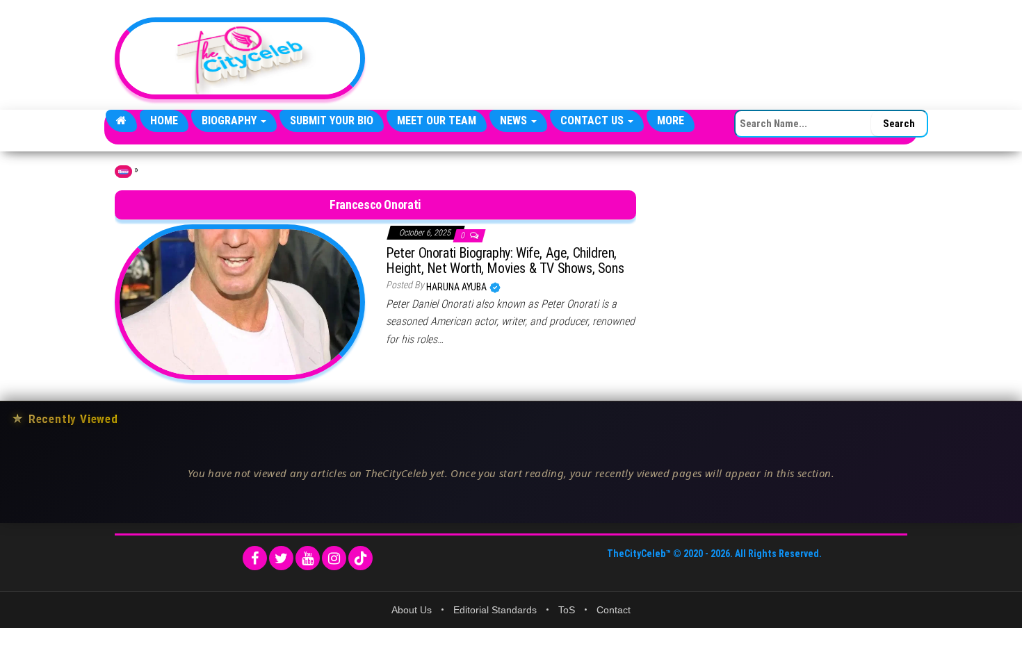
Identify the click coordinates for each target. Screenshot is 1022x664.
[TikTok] (360, 558)
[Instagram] (334, 558)
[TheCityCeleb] (121, 121)
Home (164, 120)
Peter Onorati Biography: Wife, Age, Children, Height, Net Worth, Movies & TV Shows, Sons (505, 260)
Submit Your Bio (331, 120)
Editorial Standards (495, 609)
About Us (411, 609)
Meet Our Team (436, 120)
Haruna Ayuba (457, 286)
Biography (230, 120)
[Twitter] (281, 558)
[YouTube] (307, 558)
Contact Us (593, 120)
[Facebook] (255, 558)
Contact (614, 609)
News (515, 120)
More (670, 120)
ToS (566, 609)
